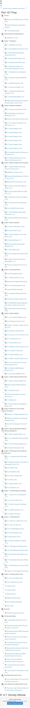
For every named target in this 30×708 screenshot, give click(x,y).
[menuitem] (1, 4)
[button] (1, 1)
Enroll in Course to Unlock (15, 703)
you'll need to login (22, 701)
